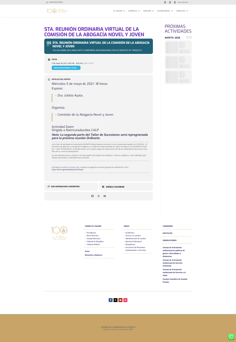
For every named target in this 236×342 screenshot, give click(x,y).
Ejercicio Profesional (133, 241)
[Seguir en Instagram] (125, 300)
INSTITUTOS (167, 233)
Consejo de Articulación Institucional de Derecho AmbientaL (172, 263)
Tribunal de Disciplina (95, 241)
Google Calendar (115, 187)
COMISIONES (168, 226)
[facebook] (165, 2)
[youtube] (170, 2)
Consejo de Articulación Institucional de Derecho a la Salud (174, 272)
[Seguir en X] (116, 300)
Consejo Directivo (93, 238)
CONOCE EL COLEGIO (93, 226)
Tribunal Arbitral (93, 244)
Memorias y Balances (93, 255)
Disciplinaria (130, 244)
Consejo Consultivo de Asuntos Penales (175, 280)
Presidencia (91, 233)
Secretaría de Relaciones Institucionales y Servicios (135, 249)
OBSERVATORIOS (170, 240)
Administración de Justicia (135, 238)
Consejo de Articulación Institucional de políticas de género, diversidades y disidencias (174, 251)
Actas (87, 251)
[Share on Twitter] (99, 196)
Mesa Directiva (92, 235)
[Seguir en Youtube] (120, 300)
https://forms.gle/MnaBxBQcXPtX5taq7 (67, 169)
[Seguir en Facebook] (111, 300)
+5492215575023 (55, 2)
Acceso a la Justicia (133, 235)
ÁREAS (126, 226)
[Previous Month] (187, 37)
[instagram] (175, 2)
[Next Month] (190, 37)
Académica (129, 233)
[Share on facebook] (92, 196)
